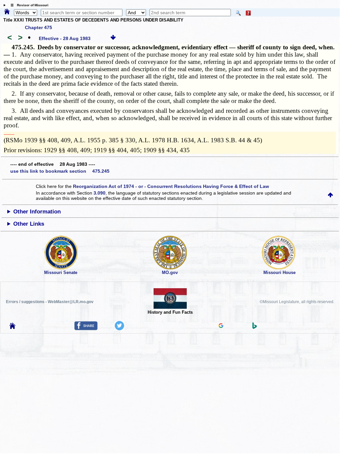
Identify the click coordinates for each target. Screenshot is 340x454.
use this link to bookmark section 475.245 (59, 171)
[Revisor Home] (12, 327)
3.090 (99, 193)
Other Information (37, 211)
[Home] (7, 12)
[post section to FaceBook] (86, 328)
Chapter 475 (38, 27)
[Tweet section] (119, 328)
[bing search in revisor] (254, 327)
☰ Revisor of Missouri (27, 5)
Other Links (28, 224)
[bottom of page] (113, 38)
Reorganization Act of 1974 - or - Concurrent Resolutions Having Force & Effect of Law (171, 186)
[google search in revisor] (221, 326)
